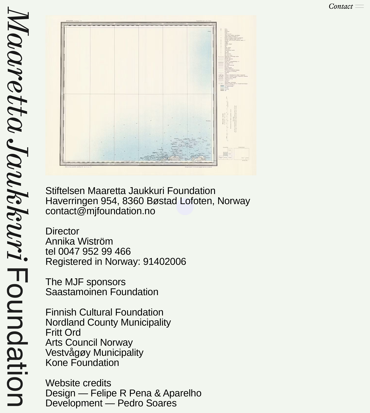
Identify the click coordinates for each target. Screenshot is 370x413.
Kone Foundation (82, 362)
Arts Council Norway (89, 342)
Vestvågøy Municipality (94, 352)
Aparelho (182, 393)
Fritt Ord (63, 332)
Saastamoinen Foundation (101, 291)
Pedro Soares (147, 403)
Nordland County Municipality (108, 322)
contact (341, 6)
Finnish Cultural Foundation (104, 312)
